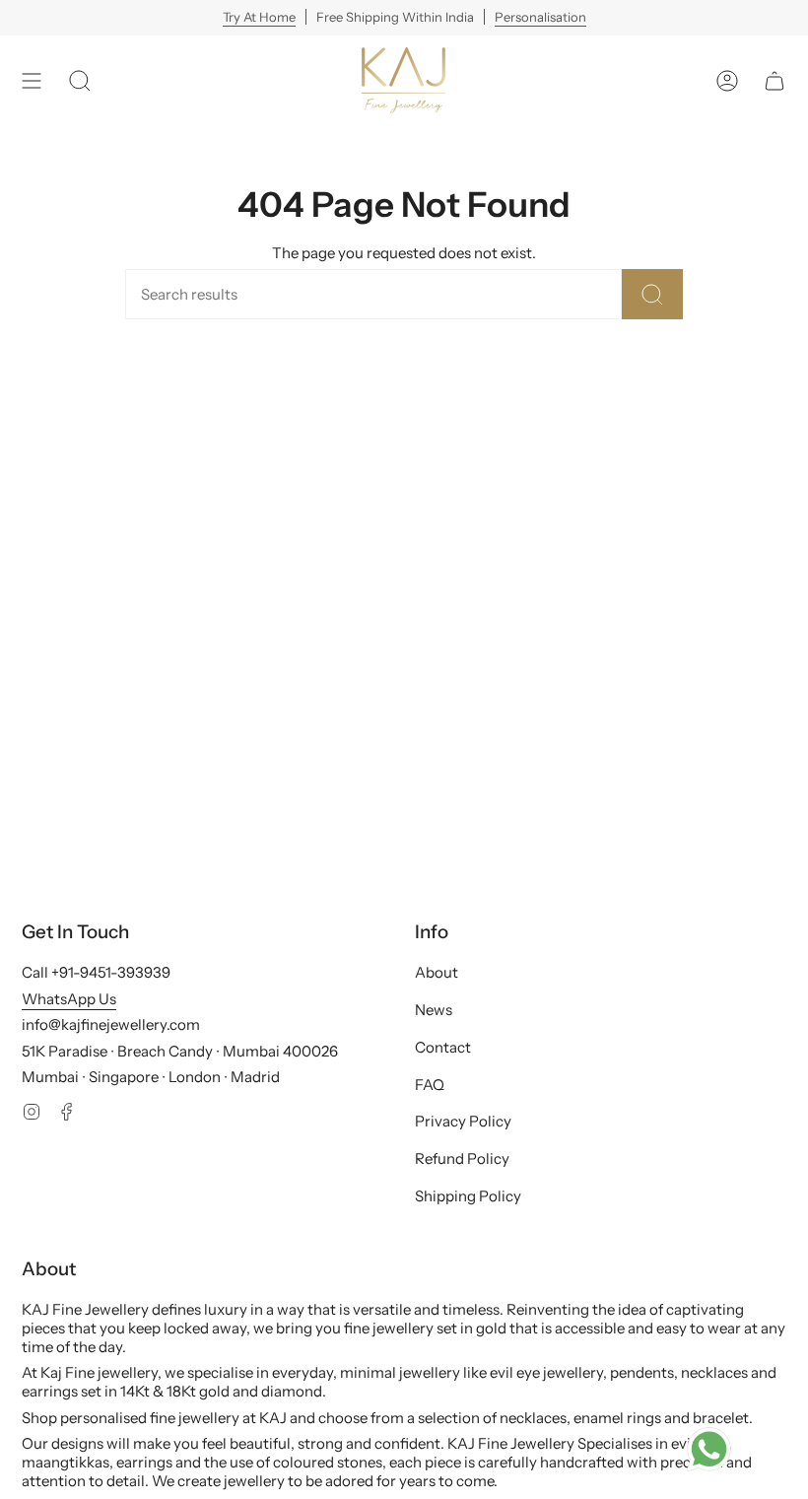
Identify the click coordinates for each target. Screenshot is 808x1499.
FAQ (429, 1084)
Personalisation (540, 17)
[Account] (727, 80)
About (436, 972)
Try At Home (259, 17)
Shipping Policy (468, 1196)
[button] (80, 80)
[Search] (652, 294)
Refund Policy (462, 1158)
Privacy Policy (463, 1121)
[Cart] (774, 80)
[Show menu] (31, 80)
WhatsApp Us (69, 998)
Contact (443, 1047)
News (433, 1009)
